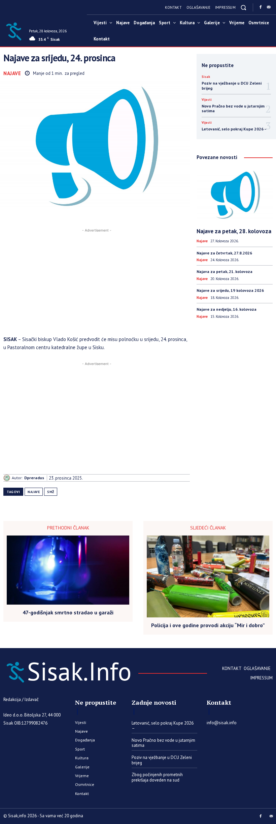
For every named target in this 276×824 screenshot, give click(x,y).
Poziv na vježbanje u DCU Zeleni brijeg (232, 85)
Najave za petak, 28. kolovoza (234, 231)
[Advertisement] (96, 281)
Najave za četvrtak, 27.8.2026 (224, 252)
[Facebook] (260, 7)
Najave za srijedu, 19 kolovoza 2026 (230, 290)
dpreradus (34, 478)
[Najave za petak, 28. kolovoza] (235, 195)
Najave (12, 73)
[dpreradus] (7, 478)
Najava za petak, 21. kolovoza (224, 271)
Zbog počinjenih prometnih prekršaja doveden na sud (157, 777)
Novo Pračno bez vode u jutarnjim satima (233, 108)
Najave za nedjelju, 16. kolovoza (226, 309)
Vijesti (207, 99)
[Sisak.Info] (13, 31)
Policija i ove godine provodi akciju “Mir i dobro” (208, 625)
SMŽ (50, 492)
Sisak (206, 77)
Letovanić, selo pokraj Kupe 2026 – (234, 128)
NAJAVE (34, 492)
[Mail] (269, 7)
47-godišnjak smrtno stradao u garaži (68, 612)
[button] (243, 7)
